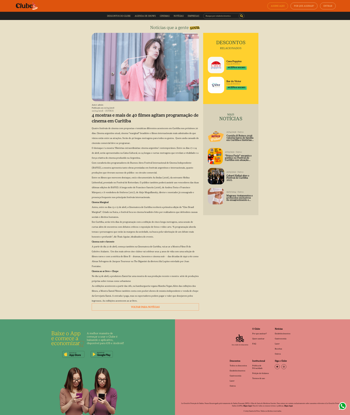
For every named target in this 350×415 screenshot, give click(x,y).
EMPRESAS (193, 16)
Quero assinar (258, 339)
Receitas (278, 349)
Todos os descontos (238, 365)
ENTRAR (327, 6)
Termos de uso (258, 378)
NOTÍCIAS (179, 16)
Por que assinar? (259, 333)
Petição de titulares (260, 373)
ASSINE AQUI (278, 6)
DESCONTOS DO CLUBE (119, 16)
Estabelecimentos (282, 333)
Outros (278, 354)
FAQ (254, 344)
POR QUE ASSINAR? (304, 6)
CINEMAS (165, 16)
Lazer (277, 344)
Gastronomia (280, 339)
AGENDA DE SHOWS (145, 16)
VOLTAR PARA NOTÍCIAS (145, 307)
